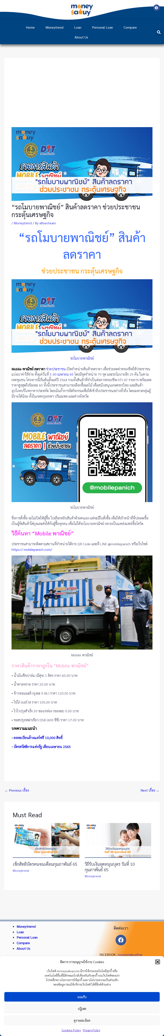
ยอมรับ (82, 997)
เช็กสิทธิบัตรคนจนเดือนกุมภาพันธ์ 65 (45, 864)
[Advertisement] (82, 95)
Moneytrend (54, 27)
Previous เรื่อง (17, 790)
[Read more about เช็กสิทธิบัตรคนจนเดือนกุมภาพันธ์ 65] (46, 840)
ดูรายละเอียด (82, 1020)
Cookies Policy (71, 1030)
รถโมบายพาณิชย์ (82, 358)
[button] (157, 962)
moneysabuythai (130, 954)
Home (30, 27)
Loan (77, 27)
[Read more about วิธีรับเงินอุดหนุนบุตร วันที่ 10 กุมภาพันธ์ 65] (118, 840)
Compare (130, 27)
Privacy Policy (91, 1030)
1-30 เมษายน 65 (61, 374)
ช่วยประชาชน (56, 369)
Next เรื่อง (150, 790)
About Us (81, 37)
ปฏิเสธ (82, 1009)
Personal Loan (102, 27)
